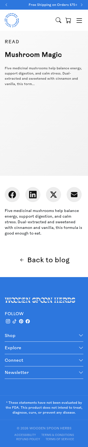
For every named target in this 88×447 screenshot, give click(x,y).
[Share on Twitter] (53, 194)
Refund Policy (28, 439)
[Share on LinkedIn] (32, 194)
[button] (68, 20)
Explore (13, 347)
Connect (14, 360)
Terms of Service (60, 439)
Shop (10, 335)
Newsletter (17, 372)
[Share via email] (74, 194)
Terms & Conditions (57, 434)
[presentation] (6, 4)
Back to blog (48, 259)
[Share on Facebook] (12, 194)
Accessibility (25, 434)
